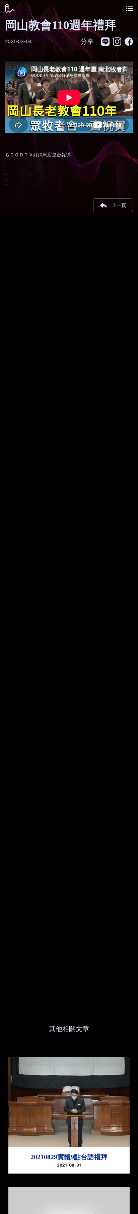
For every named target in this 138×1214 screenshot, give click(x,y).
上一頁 (119, 205)
